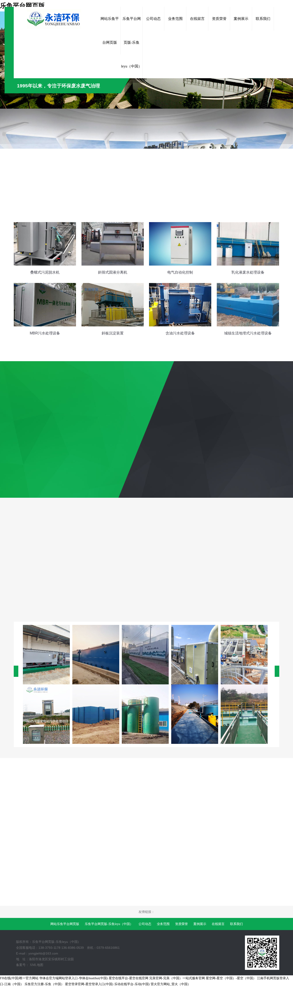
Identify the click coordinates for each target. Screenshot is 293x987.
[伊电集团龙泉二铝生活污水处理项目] (194, 714)
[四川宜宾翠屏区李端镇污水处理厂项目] (244, 714)
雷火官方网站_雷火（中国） (171, 984)
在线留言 (218, 924)
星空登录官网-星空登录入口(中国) (89, 984)
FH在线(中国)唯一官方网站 (19, 978)
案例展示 (199, 924)
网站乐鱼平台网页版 (64, 924)
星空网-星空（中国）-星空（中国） (231, 978)
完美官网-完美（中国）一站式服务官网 (177, 978)
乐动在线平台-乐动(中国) (132, 984)
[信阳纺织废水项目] (95, 654)
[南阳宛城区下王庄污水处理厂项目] (95, 714)
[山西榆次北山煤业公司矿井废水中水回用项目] (145, 714)
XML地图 (36, 965)
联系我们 (236, 924)
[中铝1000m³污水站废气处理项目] (194, 654)
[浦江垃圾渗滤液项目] (244, 654)
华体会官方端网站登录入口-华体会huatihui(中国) (73, 978)
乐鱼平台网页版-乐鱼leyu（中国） (109, 924)
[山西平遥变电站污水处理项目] (46, 714)
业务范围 (163, 924)
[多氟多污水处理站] (145, 654)
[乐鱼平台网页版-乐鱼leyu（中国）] (56, 19)
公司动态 (144, 924)
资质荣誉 (181, 924)
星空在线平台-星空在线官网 (128, 978)
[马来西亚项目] (46, 654)
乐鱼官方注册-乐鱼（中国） (44, 984)
